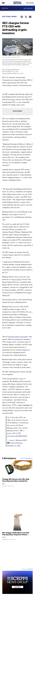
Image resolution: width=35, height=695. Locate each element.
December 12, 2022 (14, 445)
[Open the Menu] (3, 2)
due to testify (16, 279)
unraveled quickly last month (17, 336)
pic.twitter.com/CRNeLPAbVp (17, 436)
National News (9, 16)
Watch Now (29, 2)
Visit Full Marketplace (27, 458)
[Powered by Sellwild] (30, 569)
